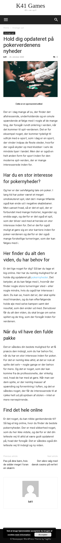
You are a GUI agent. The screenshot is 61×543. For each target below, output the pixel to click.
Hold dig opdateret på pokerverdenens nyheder (28, 45)
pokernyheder (39, 277)
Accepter (42, 534)
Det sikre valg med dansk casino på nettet (45, 462)
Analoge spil (18, 27)
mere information (22, 534)
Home (6, 27)
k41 (5, 57)
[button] (5, 19)
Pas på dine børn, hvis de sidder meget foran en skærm (15, 464)
